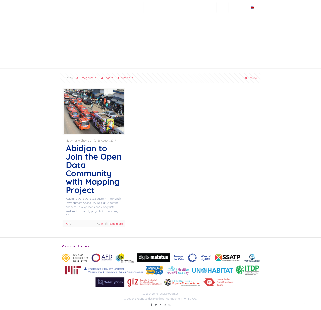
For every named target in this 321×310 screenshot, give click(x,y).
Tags (107, 78)
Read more (116, 223)
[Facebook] (151, 304)
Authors (125, 78)
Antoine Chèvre (79, 140)
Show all (253, 78)
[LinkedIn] (165, 304)
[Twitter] (156, 304)
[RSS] (169, 304)
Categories (86, 78)
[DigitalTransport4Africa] (78, 7)
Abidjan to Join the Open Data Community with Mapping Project (94, 169)
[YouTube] (160, 304)
